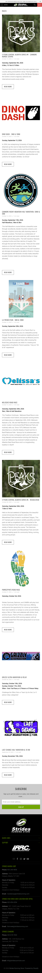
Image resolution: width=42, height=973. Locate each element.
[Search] (35, 5)
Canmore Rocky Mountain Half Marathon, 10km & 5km (21, 212)
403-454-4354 (12, 902)
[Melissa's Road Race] (21, 381)
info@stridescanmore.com (16, 961)
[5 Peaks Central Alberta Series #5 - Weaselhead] (21, 478)
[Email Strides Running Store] (14, 859)
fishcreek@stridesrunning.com (17, 926)
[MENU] (1, 5)
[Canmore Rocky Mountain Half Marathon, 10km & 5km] (21, 190)
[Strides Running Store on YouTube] (27, 859)
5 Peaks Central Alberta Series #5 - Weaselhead (20, 500)
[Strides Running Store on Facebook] (17, 859)
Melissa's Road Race (9, 402)
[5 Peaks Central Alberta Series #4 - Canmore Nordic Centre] (21, 33)
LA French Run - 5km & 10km (13, 320)
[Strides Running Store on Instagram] (20, 859)
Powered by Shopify (31, 968)
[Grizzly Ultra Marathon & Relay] (21, 656)
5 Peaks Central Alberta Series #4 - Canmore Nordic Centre (19, 55)
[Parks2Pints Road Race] (21, 568)
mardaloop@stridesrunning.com (18, 894)
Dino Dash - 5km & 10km (11, 134)
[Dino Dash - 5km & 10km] (21, 113)
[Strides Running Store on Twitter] (24, 859)
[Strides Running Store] (21, 5)
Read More (8, 86)
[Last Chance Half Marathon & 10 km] (21, 728)
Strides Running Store (16, 968)
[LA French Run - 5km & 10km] (21, 299)
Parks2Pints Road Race (11, 589)
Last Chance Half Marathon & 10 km (16, 749)
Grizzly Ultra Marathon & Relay (14, 677)
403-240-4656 (12, 870)
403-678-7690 (12, 935)
